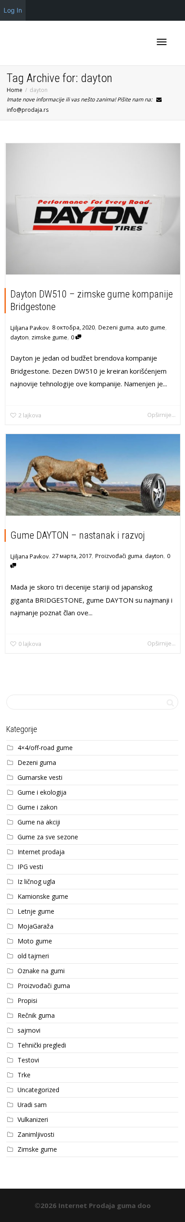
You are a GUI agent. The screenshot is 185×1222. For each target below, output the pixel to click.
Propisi (27, 1000)
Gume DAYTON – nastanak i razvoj (77, 535)
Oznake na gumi (41, 970)
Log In (13, 10)
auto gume (151, 327)
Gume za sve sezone (48, 837)
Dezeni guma (116, 327)
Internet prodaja (41, 851)
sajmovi (29, 1030)
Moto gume (35, 941)
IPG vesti (30, 866)
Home (14, 90)
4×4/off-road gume (45, 747)
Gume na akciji (39, 822)
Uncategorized (38, 1089)
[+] (93, 209)
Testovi (28, 1060)
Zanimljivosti (36, 1134)
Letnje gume (36, 911)
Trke (24, 1075)
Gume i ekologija (42, 792)
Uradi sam (32, 1104)
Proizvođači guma (118, 556)
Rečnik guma (36, 1015)
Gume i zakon (37, 807)
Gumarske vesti (40, 777)
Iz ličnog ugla (36, 881)
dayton (19, 337)
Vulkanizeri (33, 1119)
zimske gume (49, 337)
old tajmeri (33, 956)
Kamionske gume (43, 896)
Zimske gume (37, 1149)
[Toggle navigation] (162, 42)
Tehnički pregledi (42, 1045)
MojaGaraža (35, 926)
